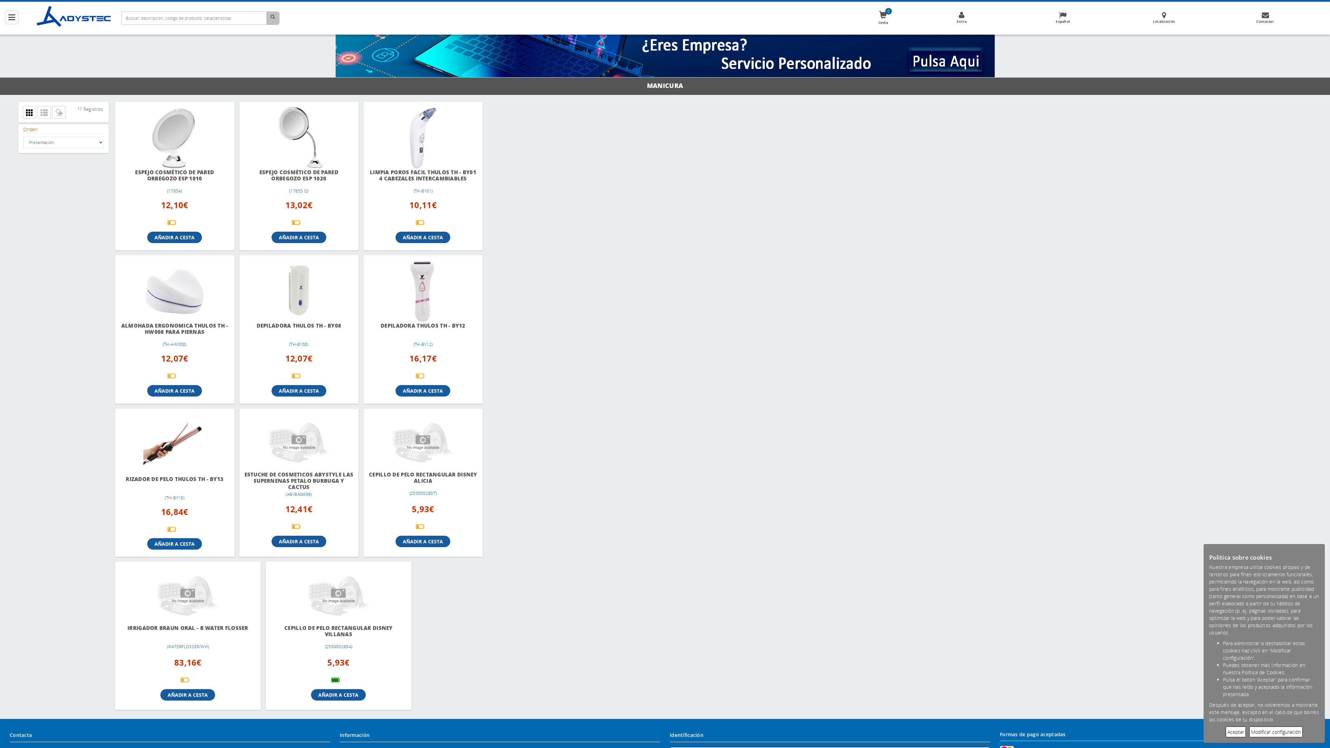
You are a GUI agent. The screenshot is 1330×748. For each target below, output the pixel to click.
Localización (1164, 21)
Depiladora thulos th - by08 (293, 325)
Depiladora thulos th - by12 (413, 325)
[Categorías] (12, 17)
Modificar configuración (1276, 732)
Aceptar (1235, 732)
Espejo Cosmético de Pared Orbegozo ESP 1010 (172, 175)
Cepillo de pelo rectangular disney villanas (293, 631)
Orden (30, 129)
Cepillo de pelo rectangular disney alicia (413, 477)
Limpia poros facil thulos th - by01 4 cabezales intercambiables (413, 175)
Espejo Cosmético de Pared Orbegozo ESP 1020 (293, 175)
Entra (962, 21)
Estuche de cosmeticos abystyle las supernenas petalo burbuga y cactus (293, 480)
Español (1063, 21)
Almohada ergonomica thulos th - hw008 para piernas (172, 328)
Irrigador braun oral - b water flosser (173, 631)
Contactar (1265, 21)
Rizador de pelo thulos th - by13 (173, 479)
